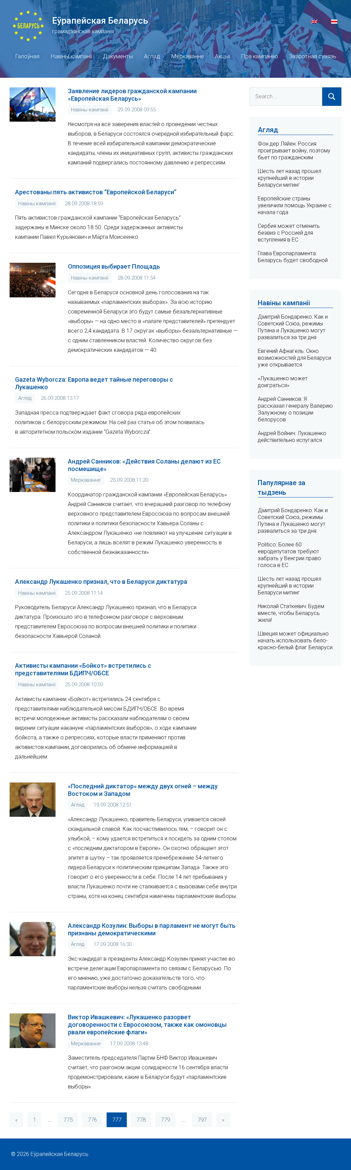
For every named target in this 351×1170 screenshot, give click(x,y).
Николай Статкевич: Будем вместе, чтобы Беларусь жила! (291, 613)
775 (68, 1119)
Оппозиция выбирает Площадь (114, 266)
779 (165, 1119)
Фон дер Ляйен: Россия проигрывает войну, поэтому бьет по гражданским (294, 150)
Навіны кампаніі (71, 56)
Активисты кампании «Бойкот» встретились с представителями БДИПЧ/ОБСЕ (83, 669)
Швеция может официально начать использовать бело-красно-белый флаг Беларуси (295, 640)
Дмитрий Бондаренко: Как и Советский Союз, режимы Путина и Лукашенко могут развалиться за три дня (293, 327)
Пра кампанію (259, 56)
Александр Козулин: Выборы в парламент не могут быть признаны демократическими (151, 929)
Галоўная (27, 56)
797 (202, 1119)
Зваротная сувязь (312, 56)
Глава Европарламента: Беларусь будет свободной (293, 256)
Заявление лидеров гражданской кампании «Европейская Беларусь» (132, 94)
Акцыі (222, 56)
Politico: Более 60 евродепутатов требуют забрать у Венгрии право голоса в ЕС (289, 554)
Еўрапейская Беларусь (100, 20)
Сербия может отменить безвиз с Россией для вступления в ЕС (289, 233)
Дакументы (118, 56)
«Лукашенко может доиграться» (282, 382)
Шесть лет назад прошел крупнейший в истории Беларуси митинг (289, 178)
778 (141, 1119)
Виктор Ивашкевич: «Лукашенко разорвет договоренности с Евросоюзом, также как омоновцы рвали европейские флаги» (147, 1024)
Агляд (152, 56)
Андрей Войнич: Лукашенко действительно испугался (292, 436)
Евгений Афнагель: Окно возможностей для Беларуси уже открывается (294, 358)
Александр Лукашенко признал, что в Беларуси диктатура (101, 581)
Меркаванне (187, 56)
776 (92, 1119)
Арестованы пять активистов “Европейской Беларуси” (96, 192)
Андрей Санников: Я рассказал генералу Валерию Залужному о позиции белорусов (295, 409)
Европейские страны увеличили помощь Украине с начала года (294, 205)
